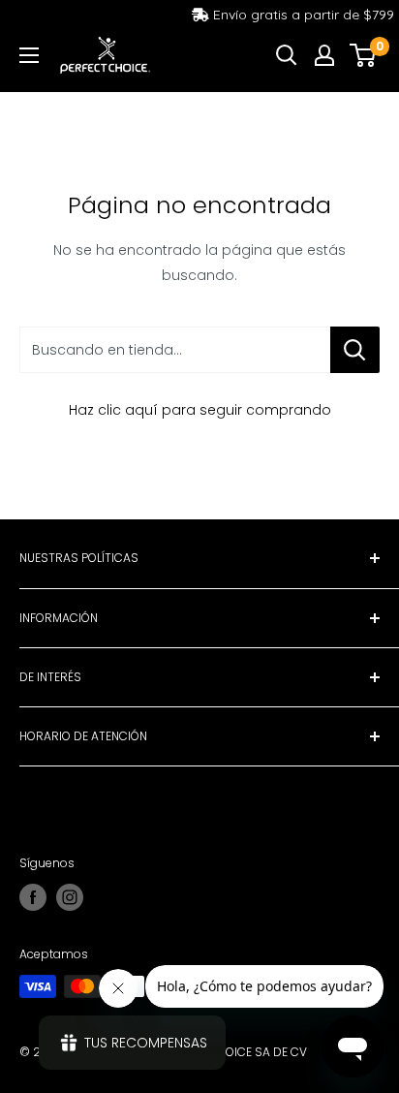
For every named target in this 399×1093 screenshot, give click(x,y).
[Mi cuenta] (324, 55)
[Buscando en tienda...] (355, 350)
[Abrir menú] (29, 55)
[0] (364, 55)
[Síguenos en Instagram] (69, 897)
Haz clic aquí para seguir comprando (200, 410)
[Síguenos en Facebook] (32, 897)
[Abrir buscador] (286, 55)
